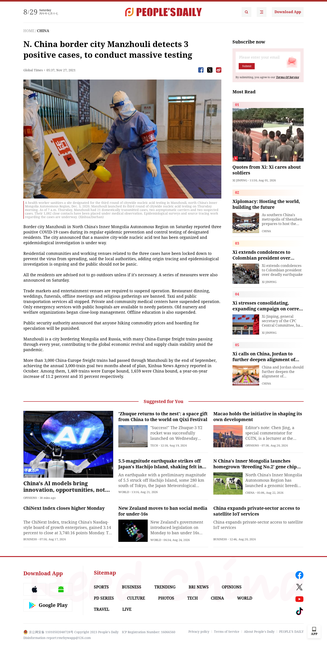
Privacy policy (198, 631)
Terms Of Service (287, 77)
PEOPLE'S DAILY (291, 631)
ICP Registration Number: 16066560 (148, 632)
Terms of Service (226, 631)
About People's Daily (259, 631)
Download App (288, 12)
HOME (28, 31)
